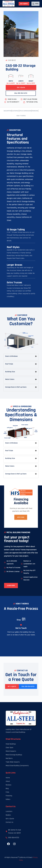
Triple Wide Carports (13, 762)
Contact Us (9, 822)
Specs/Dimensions (25, 111)
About (8, 781)
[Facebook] (8, 844)
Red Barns (9, 758)
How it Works (21, 116)
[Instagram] (14, 844)
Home (8, 778)
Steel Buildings (11, 744)
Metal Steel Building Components (17, 765)
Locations (9, 811)
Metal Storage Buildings (14, 755)
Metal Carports (11, 751)
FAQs (7, 792)
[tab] (21, 356)
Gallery (8, 799)
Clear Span (9, 747)
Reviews (8, 785)
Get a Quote (24, 4)
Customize (15, 111)
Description (8, 111)
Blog (7, 788)
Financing (35, 111)
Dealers (8, 815)
